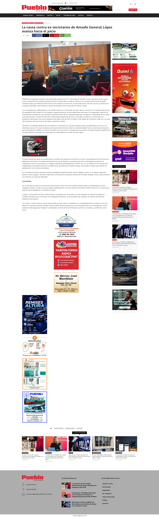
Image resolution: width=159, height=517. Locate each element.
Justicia (114, 239)
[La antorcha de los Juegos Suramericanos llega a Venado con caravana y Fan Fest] (124, 177)
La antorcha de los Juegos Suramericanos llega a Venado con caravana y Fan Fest (124, 189)
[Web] (124, 151)
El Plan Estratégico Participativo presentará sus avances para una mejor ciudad (102, 456)
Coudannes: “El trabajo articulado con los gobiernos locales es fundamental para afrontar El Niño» (124, 216)
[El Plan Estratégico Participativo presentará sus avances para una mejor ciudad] (103, 443)
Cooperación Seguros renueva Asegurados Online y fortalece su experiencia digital (125, 456)
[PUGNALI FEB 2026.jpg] (66, 407)
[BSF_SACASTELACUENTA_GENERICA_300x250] (124, 299)
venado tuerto (79, 428)
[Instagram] (135, 4)
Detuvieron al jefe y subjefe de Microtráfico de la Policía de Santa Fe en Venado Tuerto (124, 243)
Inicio (23, 18)
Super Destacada (96, 452)
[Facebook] (130, 4)
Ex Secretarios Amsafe (70, 428)
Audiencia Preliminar (59, 428)
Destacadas (27, 18)
